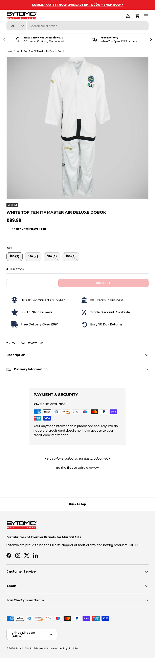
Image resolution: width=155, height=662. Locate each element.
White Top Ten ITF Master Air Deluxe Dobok (41, 51)
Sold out (103, 283)
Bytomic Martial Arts (27, 648)
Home (9, 51)
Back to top (77, 504)
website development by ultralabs (58, 648)
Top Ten (11, 343)
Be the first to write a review (77, 467)
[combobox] (77, 25)
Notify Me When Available (29, 229)
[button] (137, 15)
